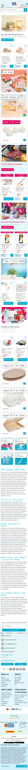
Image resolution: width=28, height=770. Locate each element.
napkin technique (5, 542)
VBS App (3, 705)
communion (8, 514)
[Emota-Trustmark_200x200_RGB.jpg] (23, 724)
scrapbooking (20, 542)
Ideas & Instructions (19, 682)
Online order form (5, 692)
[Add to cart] (11, 66)
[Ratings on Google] (14, 717)
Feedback (20, 664)
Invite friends (18, 679)
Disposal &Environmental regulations (4, 684)
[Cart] (25, 5)
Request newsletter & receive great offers (14, 622)
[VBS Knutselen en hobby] (14, 4)
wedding (3, 514)
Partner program (5, 679)
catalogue (19, 507)
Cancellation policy (5, 696)
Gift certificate (18, 677)
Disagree (19, 766)
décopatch (24, 541)
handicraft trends (18, 504)
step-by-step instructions (12, 539)
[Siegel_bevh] (9, 725)
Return (2, 699)
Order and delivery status (21, 702)
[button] (2, 55)
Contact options (18, 700)
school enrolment (15, 514)
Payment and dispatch (6, 694)
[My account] (22, 5)
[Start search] (25, 10)
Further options (5, 766)
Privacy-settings (5, 698)
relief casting (12, 542)
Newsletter (17, 681)
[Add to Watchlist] (11, 46)
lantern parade (23, 514)
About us (3, 677)
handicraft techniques (6, 504)
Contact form (7, 664)
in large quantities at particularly (14, 604)
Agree (24, 766)
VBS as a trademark (6, 681)
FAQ (16, 684)
